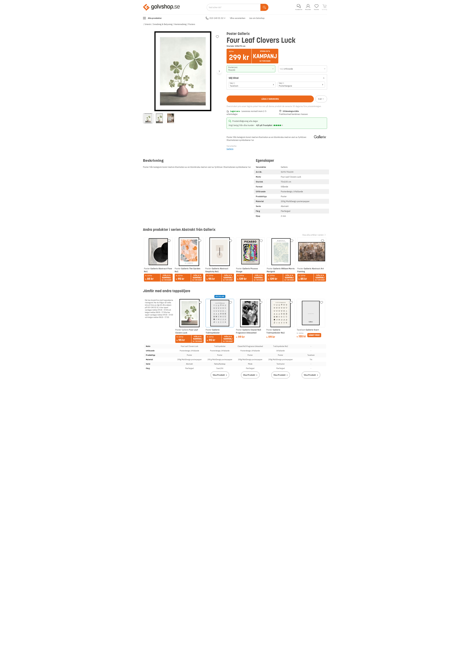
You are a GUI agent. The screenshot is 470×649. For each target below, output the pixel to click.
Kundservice (298, 9)
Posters (191, 24)
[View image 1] (148, 118)
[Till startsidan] (161, 7)
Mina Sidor (308, 9)
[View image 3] (171, 118)
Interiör (148, 24)
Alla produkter (155, 18)
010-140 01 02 (216, 18)
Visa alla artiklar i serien (313, 235)
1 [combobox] (320, 99)
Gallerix (230, 149)
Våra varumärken (237, 18)
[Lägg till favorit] (217, 37)
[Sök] (264, 7)
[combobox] (251, 68)
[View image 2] (159, 118)
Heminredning (180, 24)
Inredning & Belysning (162, 24)
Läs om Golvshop (256, 18)
